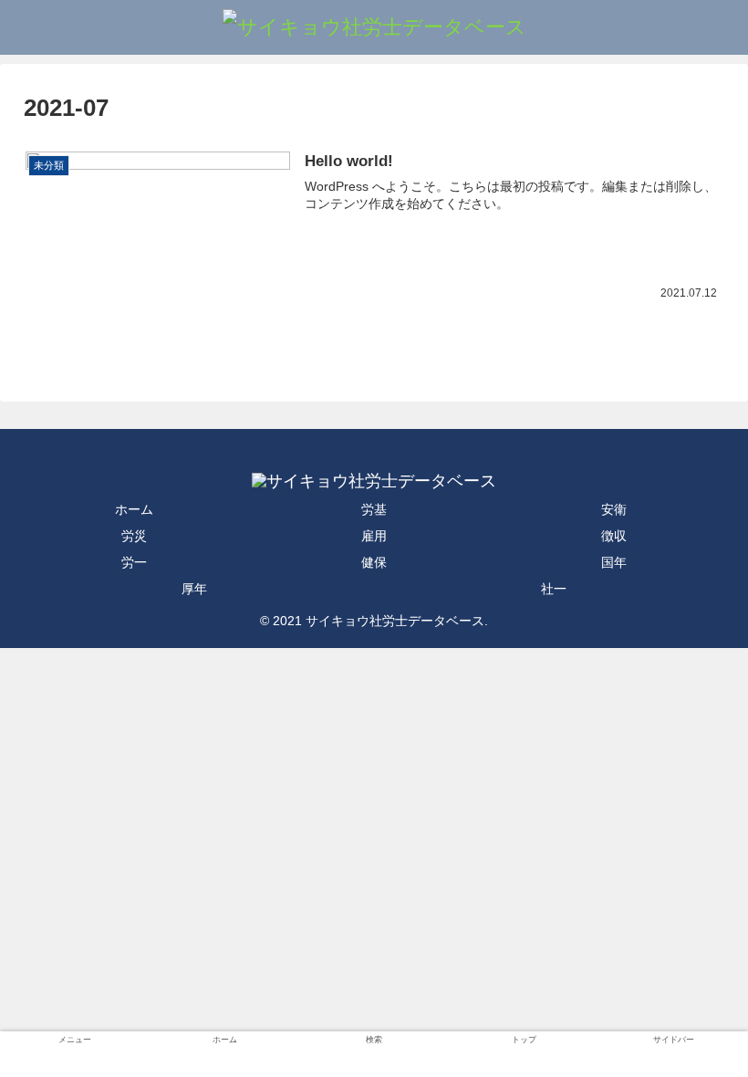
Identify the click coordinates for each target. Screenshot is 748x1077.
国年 (614, 562)
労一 (134, 562)
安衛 (614, 509)
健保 (374, 562)
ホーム (134, 509)
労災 (134, 535)
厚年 (194, 588)
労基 (374, 509)
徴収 (614, 535)
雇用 (374, 535)
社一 (553, 588)
